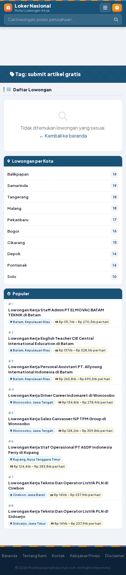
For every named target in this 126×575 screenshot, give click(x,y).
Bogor (62, 231)
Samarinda (62, 185)
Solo (62, 276)
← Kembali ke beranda (63, 136)
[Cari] (116, 19)
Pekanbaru (62, 219)
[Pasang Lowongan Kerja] (117, 8)
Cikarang (62, 242)
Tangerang (62, 196)
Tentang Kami (35, 555)
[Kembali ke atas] (117, 546)
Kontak (58, 555)
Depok (62, 253)
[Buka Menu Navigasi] (105, 7)
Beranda (9, 555)
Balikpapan (62, 173)
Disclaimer (114, 555)
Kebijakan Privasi (85, 555)
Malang (62, 208)
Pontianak (62, 264)
